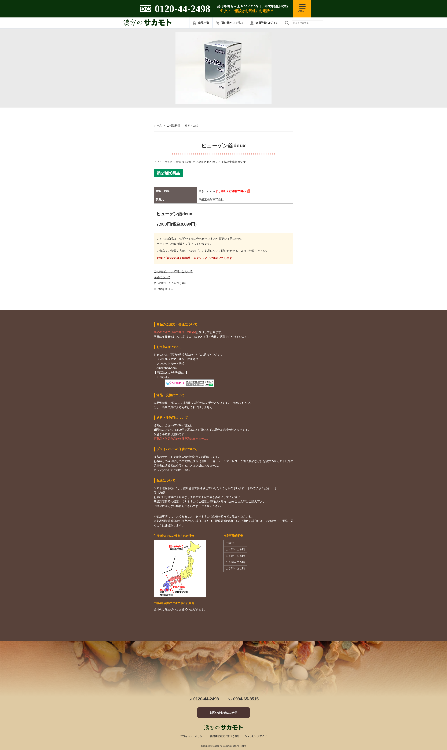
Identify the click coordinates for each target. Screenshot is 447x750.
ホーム (158, 125)
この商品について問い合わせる (173, 271)
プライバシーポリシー (192, 736)
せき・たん (192, 125)
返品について (162, 277)
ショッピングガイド (256, 736)
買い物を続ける (163, 289)
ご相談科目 (173, 125)
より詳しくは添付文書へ (230, 191)
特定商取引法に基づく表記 (170, 283)
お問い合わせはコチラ (223, 712)
